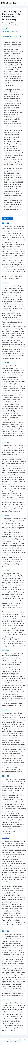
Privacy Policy (10, 1041)
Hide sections (7, 218)
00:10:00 (5, 362)
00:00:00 (6, 36)
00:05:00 (5, 283)
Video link (5, 29)
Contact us (17, 1041)
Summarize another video (10, 31)
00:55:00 (5, 1000)
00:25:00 (5, 570)
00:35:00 (5, 710)
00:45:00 (5, 838)
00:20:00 (5, 515)
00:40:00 (5, 776)
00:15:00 (5, 442)
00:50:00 (5, 931)
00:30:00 (5, 650)
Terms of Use (23, 1040)
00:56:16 (17, 36)
